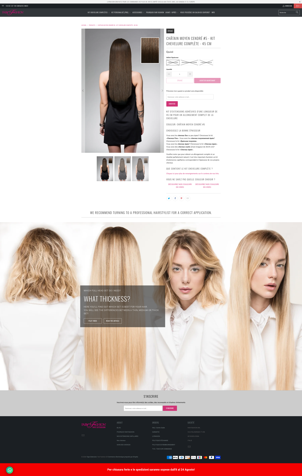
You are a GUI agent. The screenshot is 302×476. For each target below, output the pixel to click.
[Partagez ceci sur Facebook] (175, 198)
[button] (99, 12)
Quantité (169, 69)
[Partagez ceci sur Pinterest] (181, 198)
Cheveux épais (206, 62)
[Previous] (83, 91)
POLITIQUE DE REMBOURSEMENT (163, 445)
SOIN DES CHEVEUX (123, 445)
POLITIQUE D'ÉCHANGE (160, 440)
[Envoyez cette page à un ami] (187, 198)
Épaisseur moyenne (189, 62)
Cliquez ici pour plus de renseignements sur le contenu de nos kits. (192, 173)
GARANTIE (155, 432)
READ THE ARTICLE (112, 321)
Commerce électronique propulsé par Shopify (123, 457)
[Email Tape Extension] (3, 6)
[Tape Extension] (13, 12)
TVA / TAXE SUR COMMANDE (162, 449)
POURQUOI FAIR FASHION (125, 432)
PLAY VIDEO (93, 321)
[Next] (162, 91)
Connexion (288, 6)
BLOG (119, 428)
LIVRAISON (156, 436)
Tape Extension (92, 457)
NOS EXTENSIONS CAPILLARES (127, 436)
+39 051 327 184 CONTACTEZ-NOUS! (17, 6)
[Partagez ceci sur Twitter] (169, 198)
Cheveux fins (173, 62)
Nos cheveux (121, 440)
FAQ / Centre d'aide (158, 428)
